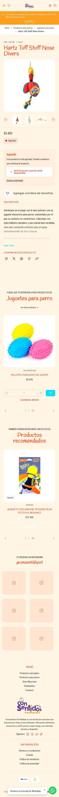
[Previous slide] (6, 119)
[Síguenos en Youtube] (36, 734)
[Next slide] (53, 119)
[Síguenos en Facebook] (32, 734)
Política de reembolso (29, 759)
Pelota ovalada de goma (29, 375)
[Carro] (55, 5)
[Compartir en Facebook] (6, 259)
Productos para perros (23, 28)
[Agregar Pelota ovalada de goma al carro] (50, 393)
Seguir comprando (15, 180)
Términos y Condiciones (29, 750)
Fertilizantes (29, 686)
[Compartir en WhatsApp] (21, 259)
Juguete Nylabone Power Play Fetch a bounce (29, 511)
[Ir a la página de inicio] (29, 5)
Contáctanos (30, 21)
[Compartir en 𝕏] (14, 259)
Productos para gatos (29, 673)
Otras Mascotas (29, 681)
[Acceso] (50, 5)
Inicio (7, 28)
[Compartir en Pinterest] (29, 259)
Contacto (29, 690)
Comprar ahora (29, 399)
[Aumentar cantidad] (41, 393)
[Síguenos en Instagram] (27, 734)
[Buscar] (9, 5)
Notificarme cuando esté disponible (28, 172)
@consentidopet (29, 562)
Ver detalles (29, 526)
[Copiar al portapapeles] (36, 259)
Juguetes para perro (45, 28)
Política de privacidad (29, 763)
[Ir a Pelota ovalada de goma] (29, 341)
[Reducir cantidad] (6, 393)
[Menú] (4, 5)
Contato (29, 755)
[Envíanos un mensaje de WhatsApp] (52, 790)
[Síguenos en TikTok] (41, 734)
